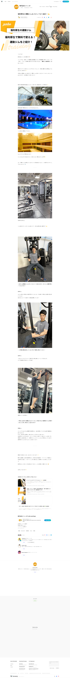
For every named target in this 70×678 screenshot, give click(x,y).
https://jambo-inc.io (26, 7)
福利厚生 (28, 530)
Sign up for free (65, 1)
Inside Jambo (35, 567)
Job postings (55, 6)
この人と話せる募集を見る (30, 542)
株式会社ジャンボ (25, 6)
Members (47, 6)
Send (57, 668)
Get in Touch (52, 668)
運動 (34, 530)
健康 (19, 530)
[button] (13, 661)
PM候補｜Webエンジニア (22, 525)
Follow (22, 7)
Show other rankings (34, 628)
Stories (51, 6)
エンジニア (23, 530)
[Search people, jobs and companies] (60, 1)
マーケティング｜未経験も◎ (22, 526)
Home (41, 6)
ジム (31, 530)
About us (43, 6)
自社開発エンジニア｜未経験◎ (22, 523)
